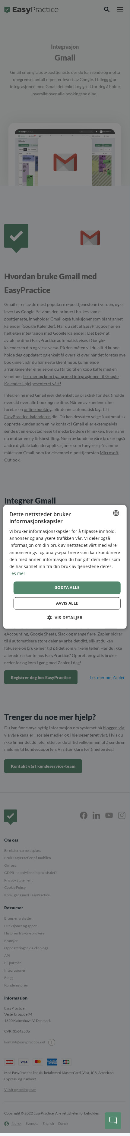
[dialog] (65, 567)
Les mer (17, 573)
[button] (64, 617)
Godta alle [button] (67, 587)
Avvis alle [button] (67, 603)
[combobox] (116, 513)
